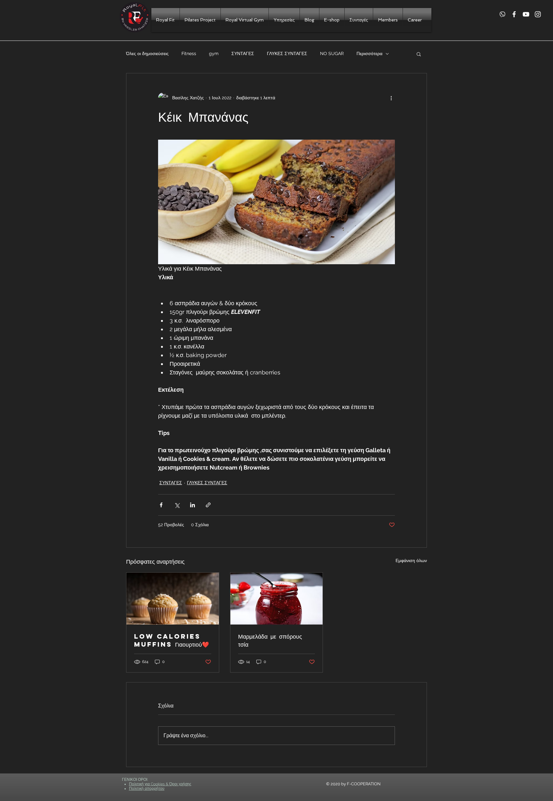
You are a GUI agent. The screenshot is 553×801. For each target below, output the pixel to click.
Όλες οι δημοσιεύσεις (147, 53)
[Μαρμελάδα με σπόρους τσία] (276, 599)
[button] (419, 53)
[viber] (502, 14)
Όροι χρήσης (180, 784)
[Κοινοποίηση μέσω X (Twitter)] (177, 505)
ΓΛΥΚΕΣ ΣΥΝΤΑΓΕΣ (287, 53)
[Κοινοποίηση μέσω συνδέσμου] (208, 505)
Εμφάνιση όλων (411, 560)
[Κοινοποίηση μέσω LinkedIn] (192, 505)
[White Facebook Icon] (514, 14)
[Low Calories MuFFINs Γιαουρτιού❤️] (172, 599)
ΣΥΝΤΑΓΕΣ (242, 53)
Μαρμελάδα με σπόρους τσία (270, 640)
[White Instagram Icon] (538, 14)
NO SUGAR (332, 53)
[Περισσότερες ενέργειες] (391, 98)
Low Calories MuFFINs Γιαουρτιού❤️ (171, 640)
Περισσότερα (369, 53)
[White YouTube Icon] (526, 14)
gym (214, 53)
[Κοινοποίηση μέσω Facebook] (161, 505)
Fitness (188, 53)
